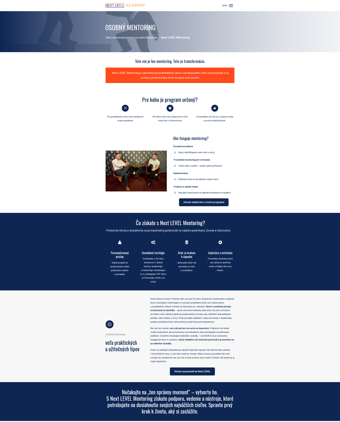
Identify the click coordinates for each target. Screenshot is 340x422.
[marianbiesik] (125, 5)
